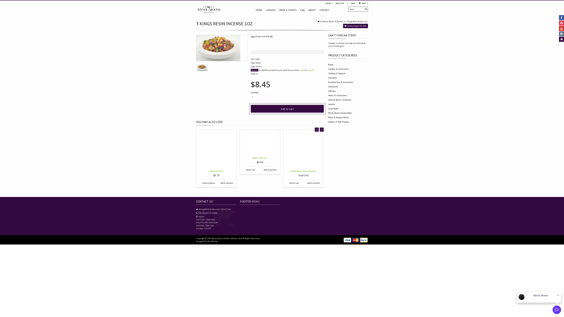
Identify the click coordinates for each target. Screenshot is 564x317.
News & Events (288, 10)
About (312, 10)
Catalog (270, 10)
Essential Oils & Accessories (340, 82)
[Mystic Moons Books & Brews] (208, 9)
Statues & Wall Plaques (338, 121)
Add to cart (287, 109)
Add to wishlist (226, 183)
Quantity (254, 92)
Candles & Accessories (338, 69)
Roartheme (213, 241)
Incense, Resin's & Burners (332, 21)
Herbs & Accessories (337, 95)
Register (340, 3)
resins (259, 66)
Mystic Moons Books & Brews (225, 238)
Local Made (333, 108)
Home (259, 10)
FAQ (302, 10)
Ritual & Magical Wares (338, 117)
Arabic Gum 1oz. (260, 157)
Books (331, 64)
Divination (332, 77)
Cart (363, 3)
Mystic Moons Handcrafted (340, 113)
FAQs (353, 3)
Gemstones (333, 86)
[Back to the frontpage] (319, 21)
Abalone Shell (216, 171)
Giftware (332, 91)
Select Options (208, 183)
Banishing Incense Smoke (303, 171)
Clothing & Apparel (336, 73)
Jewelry (331, 104)
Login (328, 3)
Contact (325, 10)
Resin (258, 62)
